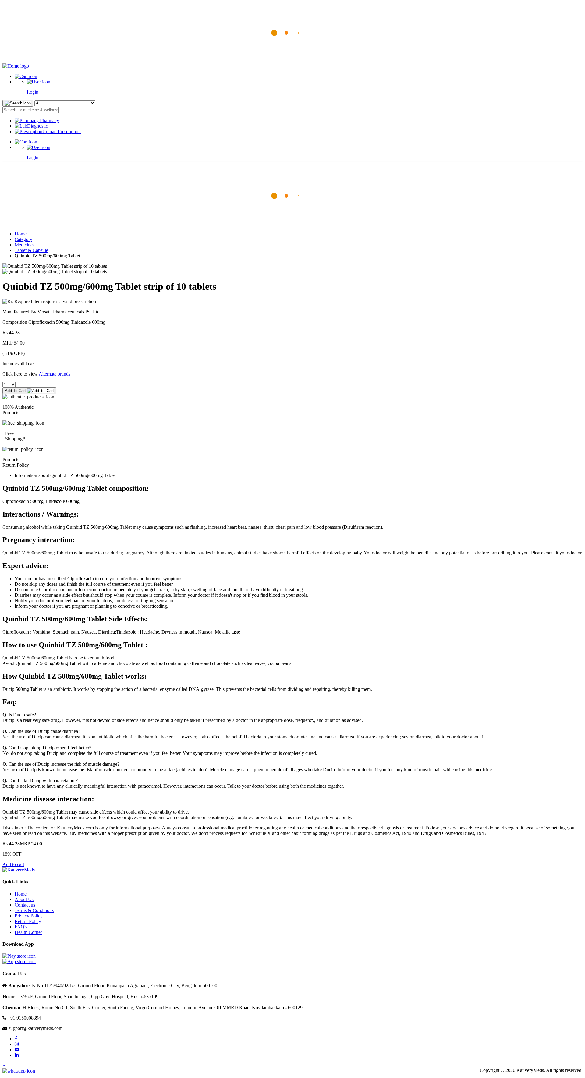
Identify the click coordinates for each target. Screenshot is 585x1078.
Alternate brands (54, 373)
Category (23, 239)
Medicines (24, 244)
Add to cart (13, 864)
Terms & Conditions (34, 910)
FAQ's (21, 926)
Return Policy (28, 921)
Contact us (25, 904)
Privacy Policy (29, 915)
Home (21, 233)
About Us (24, 899)
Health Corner (28, 932)
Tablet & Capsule (31, 250)
